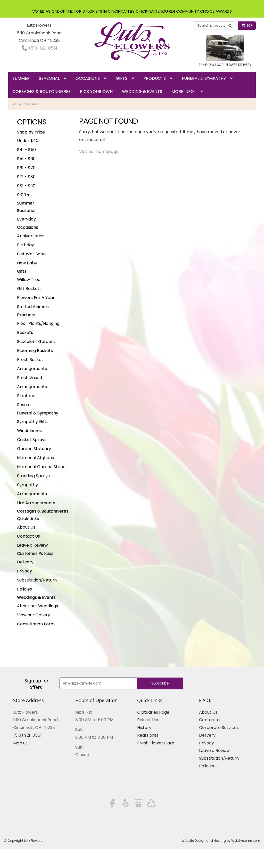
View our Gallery (33, 615)
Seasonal (49, 78)
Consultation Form (36, 624)
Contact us (210, 720)
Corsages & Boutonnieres (41, 92)
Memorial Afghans (35, 458)
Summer (21, 78)
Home (16, 104)
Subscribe (160, 683)
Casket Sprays (31, 440)
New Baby (27, 263)
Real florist (148, 735)
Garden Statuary (34, 449)
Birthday (25, 245)
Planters (25, 396)
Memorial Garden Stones (42, 467)
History (144, 727)
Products (154, 78)
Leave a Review (32, 545)
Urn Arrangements (36, 503)
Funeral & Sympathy (204, 78)
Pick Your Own (96, 92)
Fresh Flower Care (155, 743)
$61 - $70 (26, 168)
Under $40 (27, 141)
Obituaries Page (153, 712)
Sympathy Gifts (32, 421)
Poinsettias (148, 720)
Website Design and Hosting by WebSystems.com (221, 840)
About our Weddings (37, 606)
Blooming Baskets (35, 350)
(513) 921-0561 (42, 48)
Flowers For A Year (36, 298)
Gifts (121, 78)
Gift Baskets (29, 289)
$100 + (23, 195)
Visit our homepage (99, 151)
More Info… (183, 92)
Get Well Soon (31, 254)
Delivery (25, 562)
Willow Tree (28, 279)
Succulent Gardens (36, 341)
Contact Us (28, 536)
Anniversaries (30, 236)
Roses (23, 405)
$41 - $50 (26, 150)
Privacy (24, 571)
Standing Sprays (33, 476)
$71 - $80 (26, 177)
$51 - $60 (26, 159)
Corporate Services (219, 727)
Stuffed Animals (33, 307)
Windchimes (29, 431)
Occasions (88, 78)
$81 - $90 (26, 186)
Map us (20, 743)
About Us (26, 527)
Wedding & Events (142, 92)
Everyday (26, 219)
